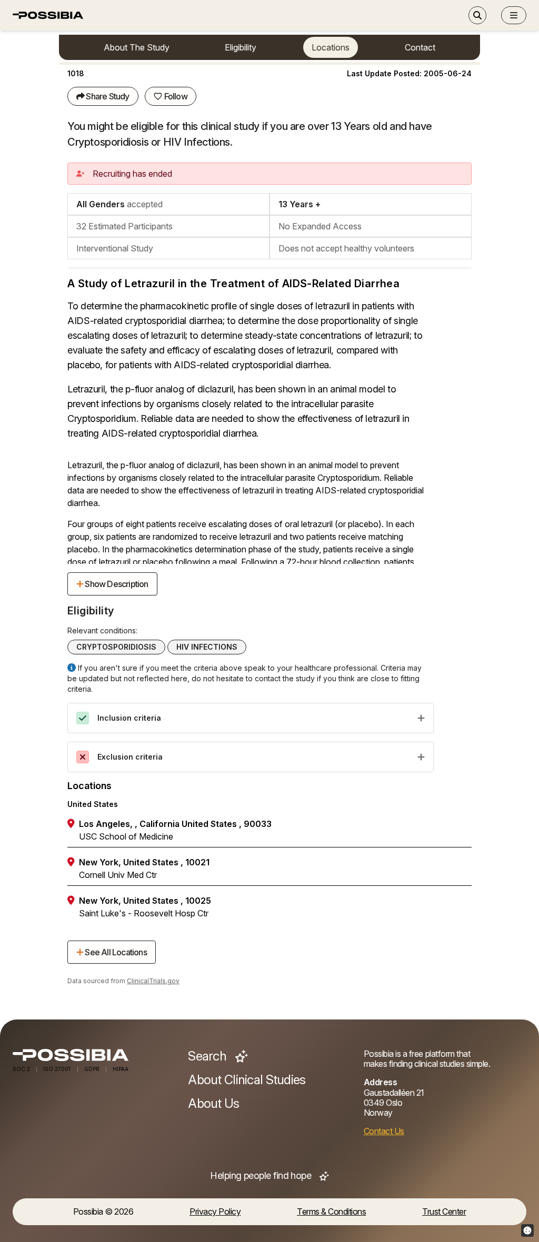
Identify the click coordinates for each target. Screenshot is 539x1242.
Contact (420, 47)
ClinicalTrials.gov (153, 981)
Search (208, 1056)
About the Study (136, 47)
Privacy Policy (215, 1212)
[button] (513, 15)
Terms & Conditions (331, 1212)
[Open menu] (513, 15)
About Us (213, 1103)
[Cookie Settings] (527, 1230)
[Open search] (477, 15)
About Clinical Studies (246, 1080)
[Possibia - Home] (94, 1055)
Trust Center (444, 1212)
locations (331, 47)
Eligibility (240, 47)
